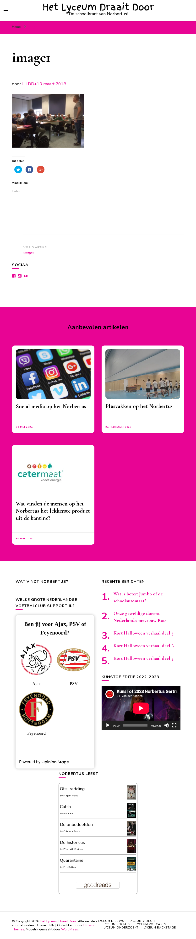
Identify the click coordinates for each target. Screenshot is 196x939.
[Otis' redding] (131, 798)
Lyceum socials (116, 924)
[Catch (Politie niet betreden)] (131, 817)
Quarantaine (71, 860)
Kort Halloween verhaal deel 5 (143, 658)
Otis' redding (72, 789)
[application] (141, 708)
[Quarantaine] (131, 870)
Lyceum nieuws (111, 921)
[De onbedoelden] (131, 834)
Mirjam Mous (70, 795)
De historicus (72, 842)
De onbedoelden (76, 824)
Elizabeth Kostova (73, 849)
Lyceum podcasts (151, 924)
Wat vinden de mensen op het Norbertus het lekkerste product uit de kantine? (53, 510)
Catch (65, 807)
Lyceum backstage (160, 927)
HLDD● (29, 84)
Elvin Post (68, 813)
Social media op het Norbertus (51, 406)
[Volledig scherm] (174, 725)
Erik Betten (69, 867)
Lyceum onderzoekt (120, 927)
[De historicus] (131, 852)
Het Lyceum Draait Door (98, 7)
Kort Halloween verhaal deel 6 (144, 646)
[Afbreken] (166, 725)
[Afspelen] (107, 725)
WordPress (69, 929)
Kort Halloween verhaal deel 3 (144, 633)
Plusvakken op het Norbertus (139, 406)
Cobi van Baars (71, 831)
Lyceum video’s (143, 921)
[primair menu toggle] (6, 10)
